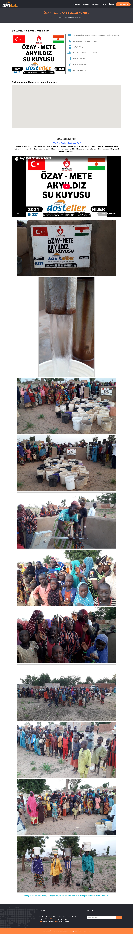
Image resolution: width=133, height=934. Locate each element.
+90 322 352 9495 (48, 921)
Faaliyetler (95, 4)
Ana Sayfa (76, 4)
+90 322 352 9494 (61, 919)
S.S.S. (104, 4)
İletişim (111, 4)
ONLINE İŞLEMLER (123, 4)
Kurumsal (86, 4)
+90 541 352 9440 (63, 921)
